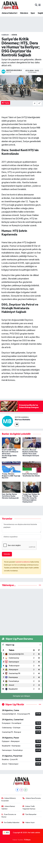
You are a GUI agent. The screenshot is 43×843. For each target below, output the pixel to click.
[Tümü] (40, 585)
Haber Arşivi (30, 822)
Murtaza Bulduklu (22, 420)
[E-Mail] (17, 424)
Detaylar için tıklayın (21, 696)
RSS (7, 832)
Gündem (24, 13)
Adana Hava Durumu (33, 798)
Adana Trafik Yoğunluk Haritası (28, 807)
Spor (33, 13)
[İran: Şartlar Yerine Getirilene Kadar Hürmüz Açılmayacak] (11, 487)
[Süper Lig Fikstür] (40, 704)
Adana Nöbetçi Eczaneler (8, 799)
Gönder (7, 554)
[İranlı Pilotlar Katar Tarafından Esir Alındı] (31, 467)
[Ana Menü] (39, 5)
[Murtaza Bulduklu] (7, 421)
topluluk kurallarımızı (23, 562)
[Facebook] (17, 790)
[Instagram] (21, 790)
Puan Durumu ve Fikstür (8, 816)
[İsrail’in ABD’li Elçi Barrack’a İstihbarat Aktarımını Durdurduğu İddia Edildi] (11, 443)
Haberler (5, 35)
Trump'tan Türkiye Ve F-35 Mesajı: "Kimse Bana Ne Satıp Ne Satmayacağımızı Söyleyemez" (31, 498)
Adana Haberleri (9, 13)
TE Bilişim (27, 840)
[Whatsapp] (26, 790)
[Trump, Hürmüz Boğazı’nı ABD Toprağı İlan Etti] (11, 467)
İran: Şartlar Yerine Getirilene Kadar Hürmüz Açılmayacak (10, 496)
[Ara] (36, 5)
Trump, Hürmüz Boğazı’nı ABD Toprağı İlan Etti (11, 476)
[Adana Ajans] (10, 5)
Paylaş (6, 103)
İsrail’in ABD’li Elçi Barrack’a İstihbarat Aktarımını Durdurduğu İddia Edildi (10, 453)
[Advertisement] (21, 612)
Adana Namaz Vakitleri (8, 807)
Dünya (14, 35)
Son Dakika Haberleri (11, 822)
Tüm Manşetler (30, 814)
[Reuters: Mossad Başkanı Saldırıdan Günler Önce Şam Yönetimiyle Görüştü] (31, 443)
